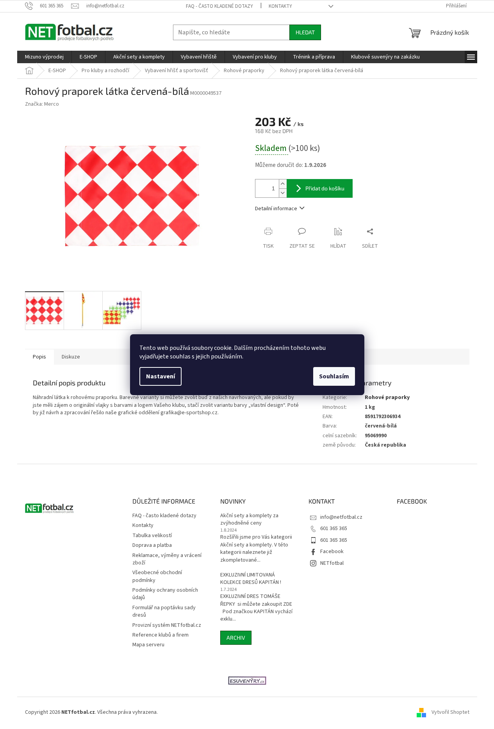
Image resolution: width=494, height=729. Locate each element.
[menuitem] (44, 57)
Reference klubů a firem (160, 635)
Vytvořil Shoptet (450, 713)
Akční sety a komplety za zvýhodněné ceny (249, 519)
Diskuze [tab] (71, 357)
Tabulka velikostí (152, 535)
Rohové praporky (387, 397)
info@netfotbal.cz (341, 517)
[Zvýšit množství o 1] (283, 183)
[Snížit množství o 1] (283, 192)
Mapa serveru (148, 645)
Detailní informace (276, 209)
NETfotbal (332, 563)
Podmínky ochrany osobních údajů (165, 593)
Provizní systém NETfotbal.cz (166, 625)
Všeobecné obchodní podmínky (157, 576)
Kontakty (280, 6)
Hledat (305, 32)
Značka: (42, 104)
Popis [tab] (39, 357)
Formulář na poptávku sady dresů (164, 611)
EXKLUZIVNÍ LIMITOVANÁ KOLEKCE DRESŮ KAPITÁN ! (250, 578)
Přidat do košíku (324, 188)
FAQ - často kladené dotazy (219, 6)
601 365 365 (333, 528)
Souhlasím (334, 376)
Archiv (235, 637)
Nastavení (160, 376)
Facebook (332, 551)
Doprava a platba (152, 545)
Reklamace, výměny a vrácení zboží (167, 559)
